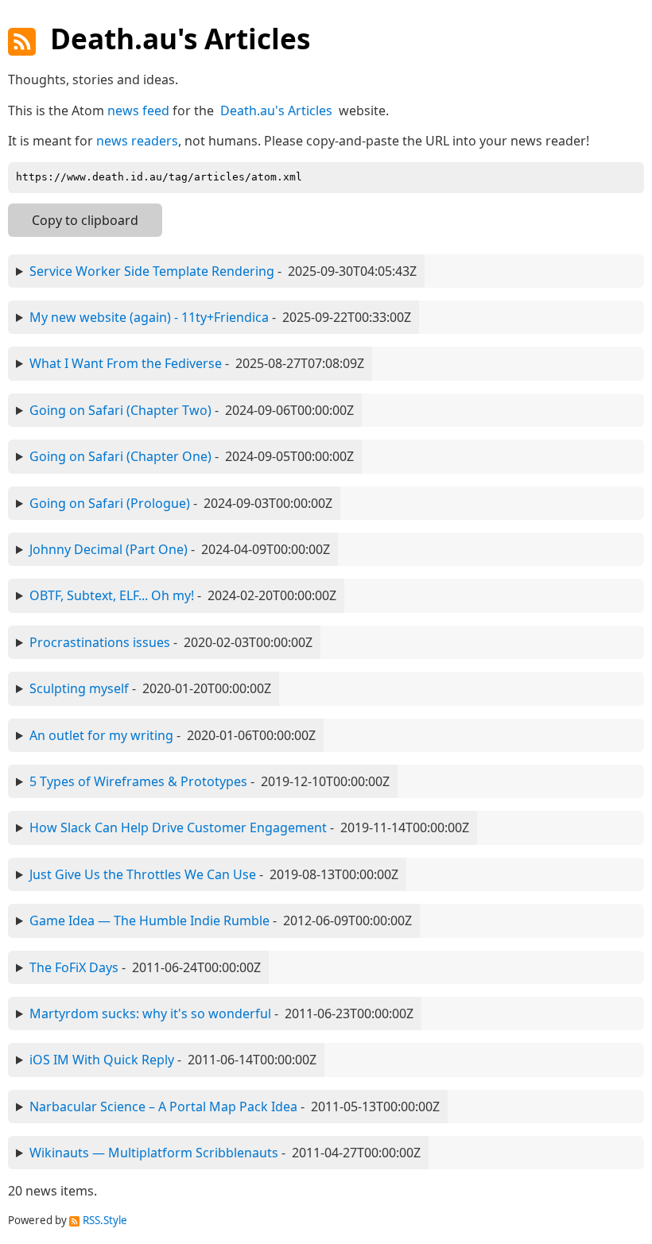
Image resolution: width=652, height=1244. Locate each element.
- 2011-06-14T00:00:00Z (172, 1059)
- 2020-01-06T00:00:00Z (172, 735)
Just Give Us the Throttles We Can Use (142, 874)
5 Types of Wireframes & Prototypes (138, 781)
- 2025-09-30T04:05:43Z (223, 271)
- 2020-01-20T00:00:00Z (150, 688)
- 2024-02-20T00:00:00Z (182, 595)
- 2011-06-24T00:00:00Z (145, 967)
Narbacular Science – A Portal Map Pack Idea (163, 1106)
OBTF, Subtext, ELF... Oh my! (111, 595)
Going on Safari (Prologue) (109, 503)
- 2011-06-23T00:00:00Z (221, 1013)
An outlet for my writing (101, 735)
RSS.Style (105, 1220)
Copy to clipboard (85, 220)
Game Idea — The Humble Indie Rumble (149, 920)
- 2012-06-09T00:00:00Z (220, 920)
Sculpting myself (79, 688)
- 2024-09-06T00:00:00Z (191, 410)
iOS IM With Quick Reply (101, 1059)
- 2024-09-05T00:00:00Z (191, 456)
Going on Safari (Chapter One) (120, 456)
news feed (138, 110)
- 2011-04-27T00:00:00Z (225, 1152)
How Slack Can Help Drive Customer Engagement (178, 827)
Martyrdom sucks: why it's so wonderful (150, 1013)
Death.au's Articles (276, 110)
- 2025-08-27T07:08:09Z (196, 363)
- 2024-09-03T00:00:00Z (180, 503)
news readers (137, 140)
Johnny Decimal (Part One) (108, 549)
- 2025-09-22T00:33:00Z (220, 317)
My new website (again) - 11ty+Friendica (149, 317)
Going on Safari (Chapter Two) (120, 410)
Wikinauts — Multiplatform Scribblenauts (153, 1152)
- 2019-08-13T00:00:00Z (213, 874)
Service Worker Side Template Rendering (151, 271)
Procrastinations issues (99, 642)
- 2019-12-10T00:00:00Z (209, 781)
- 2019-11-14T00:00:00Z (249, 827)
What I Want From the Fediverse (125, 363)
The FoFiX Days (73, 967)
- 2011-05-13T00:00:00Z (234, 1106)
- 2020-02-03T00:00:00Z (170, 642)
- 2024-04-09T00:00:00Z (179, 549)
